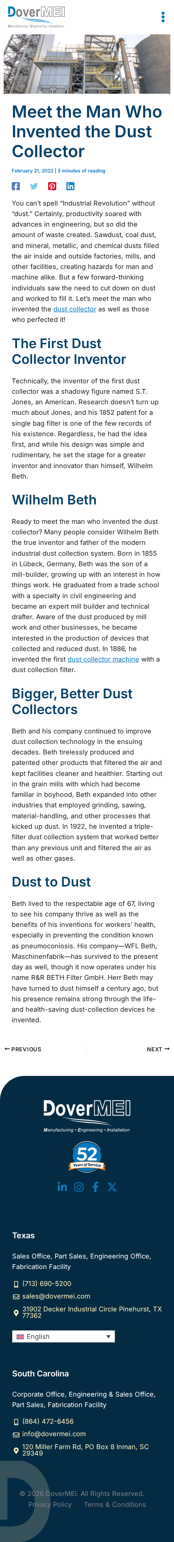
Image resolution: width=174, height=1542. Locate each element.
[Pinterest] (52, 186)
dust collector (74, 309)
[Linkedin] (70, 186)
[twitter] (62, 1187)
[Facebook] (16, 186)
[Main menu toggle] (163, 17)
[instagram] (79, 1187)
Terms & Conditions (115, 1504)
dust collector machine (103, 659)
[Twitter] (34, 186)
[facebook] (95, 1187)
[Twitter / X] (112, 1187)
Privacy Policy (50, 1504)
